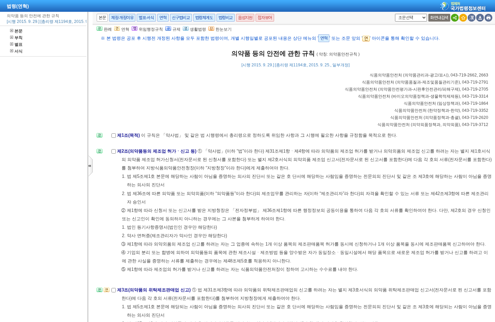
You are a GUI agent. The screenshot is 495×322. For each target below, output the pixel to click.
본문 (18, 31)
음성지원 (245, 17)
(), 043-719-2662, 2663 (429, 75)
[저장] (480, 18)
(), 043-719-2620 (439, 117)
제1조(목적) (129, 135)
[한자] (471, 18)
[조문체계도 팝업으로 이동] (99, 137)
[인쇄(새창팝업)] (488, 18)
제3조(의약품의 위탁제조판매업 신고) (154, 289)
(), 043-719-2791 (425, 82)
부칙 (18, 37)
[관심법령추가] (463, 18)
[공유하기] (455, 18)
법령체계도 (204, 17)
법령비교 (226, 17)
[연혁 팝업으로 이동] (106, 291)
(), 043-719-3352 (441, 110)
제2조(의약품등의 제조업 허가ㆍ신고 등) (157, 151)
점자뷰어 (265, 17)
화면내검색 (439, 17)
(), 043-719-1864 (446, 103)
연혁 (162, 17)
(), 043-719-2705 (416, 89)
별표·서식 (146, 17)
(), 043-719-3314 (423, 96)
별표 (18, 44)
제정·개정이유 (122, 17)
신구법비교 (181, 17)
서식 (18, 51)
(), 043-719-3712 (432, 124)
